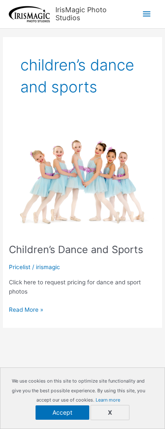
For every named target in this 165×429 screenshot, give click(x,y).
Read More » (26, 310)
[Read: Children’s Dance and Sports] (82, 179)
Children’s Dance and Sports (76, 249)
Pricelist (19, 267)
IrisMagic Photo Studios (81, 13)
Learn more (108, 400)
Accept (62, 412)
